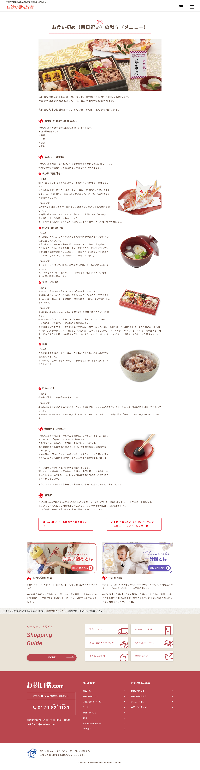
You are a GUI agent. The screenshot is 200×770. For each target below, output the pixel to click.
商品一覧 (87, 691)
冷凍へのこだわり (143, 629)
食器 (85, 718)
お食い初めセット (90, 696)
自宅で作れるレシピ (139, 707)
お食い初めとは (137, 691)
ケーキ (86, 707)
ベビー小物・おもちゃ (92, 723)
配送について (96, 629)
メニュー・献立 (137, 702)
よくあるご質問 (97, 656)
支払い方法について (144, 642)
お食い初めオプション (92, 702)
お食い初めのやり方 (139, 696)
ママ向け (87, 729)
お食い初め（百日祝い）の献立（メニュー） (87, 611)
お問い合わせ (141, 656)
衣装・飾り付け (89, 713)
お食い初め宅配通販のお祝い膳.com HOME (24, 611)
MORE (52, 657)
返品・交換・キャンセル (101, 642)
